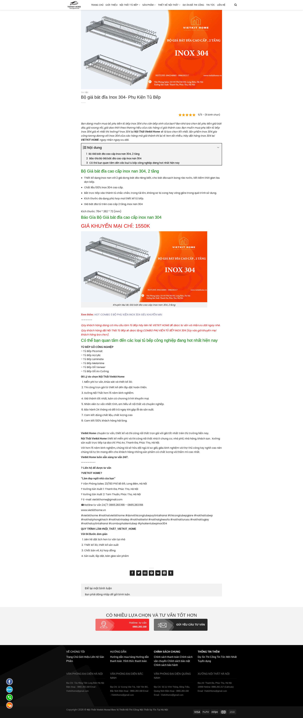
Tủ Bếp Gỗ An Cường (96, 371)
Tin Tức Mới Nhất (227, 657)
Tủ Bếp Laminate (93, 359)
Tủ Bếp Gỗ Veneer (94, 367)
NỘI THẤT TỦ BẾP (129, 5)
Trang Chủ (97, 5)
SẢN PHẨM (148, 5)
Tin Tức (210, 5)
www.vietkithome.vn (93, 510)
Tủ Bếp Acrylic (92, 355)
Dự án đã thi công (193, 5)
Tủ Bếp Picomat (93, 351)
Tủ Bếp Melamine (93, 363)
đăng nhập (103, 594)
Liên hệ (221, 5)
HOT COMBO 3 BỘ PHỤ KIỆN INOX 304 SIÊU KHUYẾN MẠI (128, 314)
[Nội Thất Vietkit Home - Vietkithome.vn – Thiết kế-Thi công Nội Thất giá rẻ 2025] (76, 5)
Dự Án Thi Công (207, 657)
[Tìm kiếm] (235, 5)
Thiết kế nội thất (168, 5)
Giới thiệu (111, 5)
